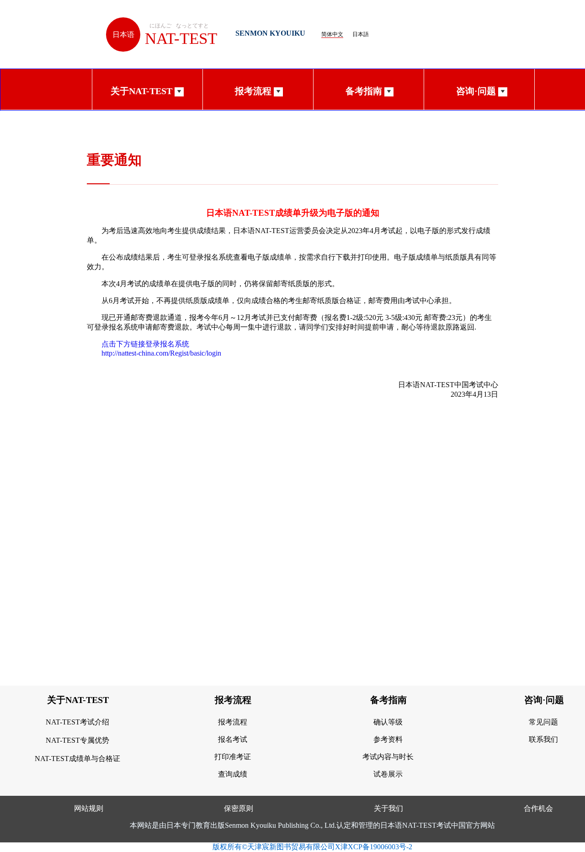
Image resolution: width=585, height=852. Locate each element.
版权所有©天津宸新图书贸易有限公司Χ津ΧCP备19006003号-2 (312, 847)
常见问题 (543, 722)
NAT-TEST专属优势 (77, 740)
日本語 (360, 34)
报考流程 (232, 722)
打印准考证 (232, 757)
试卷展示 (388, 774)
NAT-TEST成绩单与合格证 (77, 758)
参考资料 (388, 739)
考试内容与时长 (388, 757)
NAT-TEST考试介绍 (77, 722)
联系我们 (543, 739)
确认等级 (388, 722)
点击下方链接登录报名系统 (145, 344)
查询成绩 (232, 774)
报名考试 (232, 739)
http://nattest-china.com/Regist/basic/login (161, 353)
